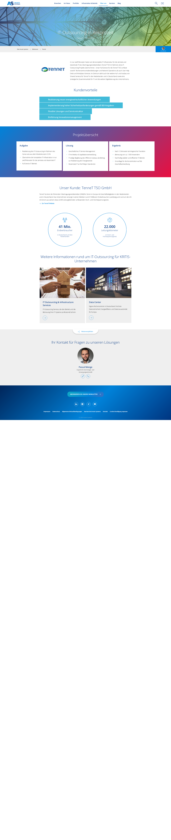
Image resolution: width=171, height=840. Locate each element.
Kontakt (105, 411)
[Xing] (89, 404)
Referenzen (35, 49)
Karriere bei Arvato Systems (92, 411)
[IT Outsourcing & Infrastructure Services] (45, 317)
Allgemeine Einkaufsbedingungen (72, 411)
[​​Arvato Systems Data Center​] (91, 317)
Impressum (46, 411)
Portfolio (76, 3)
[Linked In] (76, 404)
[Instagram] (82, 404)
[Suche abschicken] (156, 3)
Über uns (103, 3)
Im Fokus (67, 3)
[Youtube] (95, 404)
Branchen (57, 3)
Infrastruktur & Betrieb (89, 3)
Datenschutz (56, 411)
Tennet (44, 49)
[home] (13, 3)
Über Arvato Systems (22, 49)
